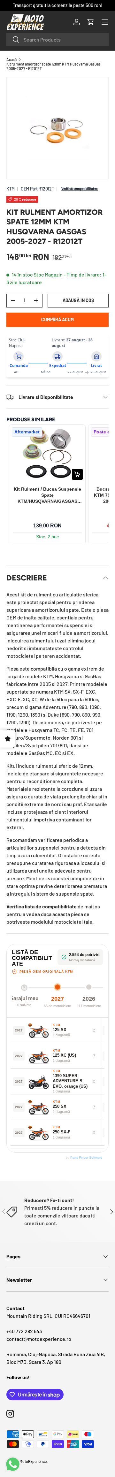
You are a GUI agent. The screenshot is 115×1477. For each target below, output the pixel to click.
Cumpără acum (57, 319)
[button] (91, 22)
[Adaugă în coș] (77, 474)
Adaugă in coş (78, 300)
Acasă (11, 59)
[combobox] (57, 39)
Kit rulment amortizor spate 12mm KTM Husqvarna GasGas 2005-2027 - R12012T (53, 66)
